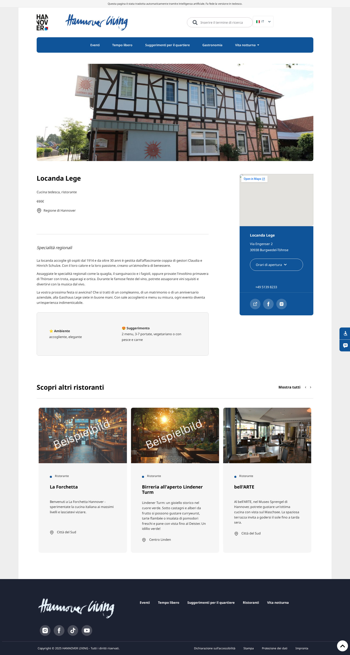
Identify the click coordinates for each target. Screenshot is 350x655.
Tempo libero (168, 602)
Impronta (302, 648)
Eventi (145, 602)
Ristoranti (251, 602)
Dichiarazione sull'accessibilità (214, 648)
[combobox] (220, 22)
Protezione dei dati (274, 648)
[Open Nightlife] (258, 45)
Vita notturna (278, 602)
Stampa (248, 648)
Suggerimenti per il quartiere (211, 602)
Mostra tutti (289, 387)
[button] (310, 387)
